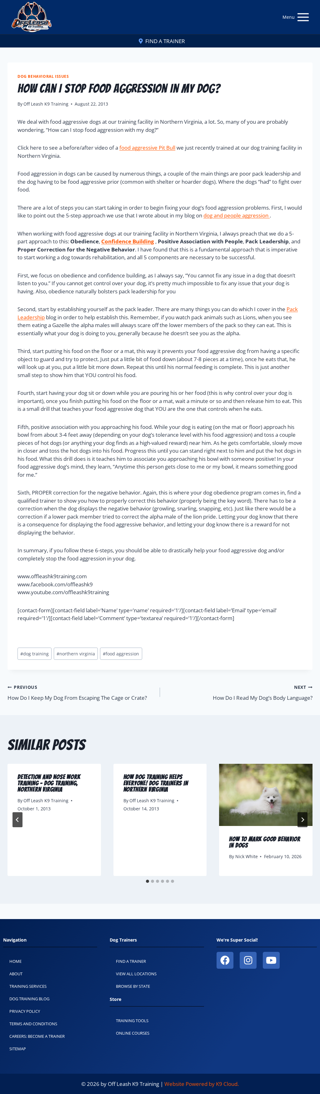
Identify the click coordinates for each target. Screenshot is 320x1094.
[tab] (147, 881)
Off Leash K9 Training (45, 104)
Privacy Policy (24, 1011)
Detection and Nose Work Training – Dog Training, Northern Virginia (49, 783)
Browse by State (133, 986)
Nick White (246, 856)
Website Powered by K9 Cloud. (201, 1083)
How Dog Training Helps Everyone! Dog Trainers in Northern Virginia (155, 783)
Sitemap (17, 1049)
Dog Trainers (123, 940)
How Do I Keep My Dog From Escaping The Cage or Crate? (77, 692)
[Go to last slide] (17, 819)
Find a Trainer (131, 961)
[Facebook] (225, 960)
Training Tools (132, 1020)
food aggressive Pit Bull (147, 147)
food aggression (121, 654)
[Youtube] (271, 960)
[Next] (303, 819)
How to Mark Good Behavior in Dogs (264, 842)
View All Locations (136, 974)
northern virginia (76, 654)
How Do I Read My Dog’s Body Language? (262, 692)
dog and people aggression (236, 215)
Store (115, 999)
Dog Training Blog (29, 999)
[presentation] (265, 795)
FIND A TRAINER (165, 41)
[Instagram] (248, 960)
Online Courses (132, 1033)
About (15, 974)
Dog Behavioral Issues (43, 76)
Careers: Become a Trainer (37, 1036)
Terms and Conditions (33, 1024)
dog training (34, 654)
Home (15, 961)
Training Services (28, 986)
